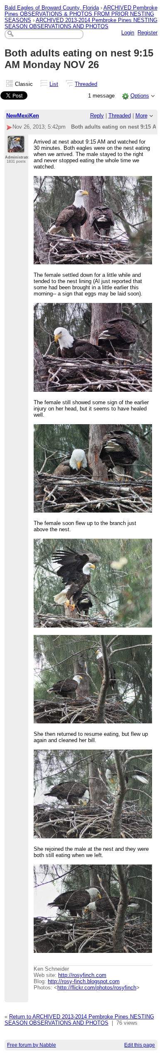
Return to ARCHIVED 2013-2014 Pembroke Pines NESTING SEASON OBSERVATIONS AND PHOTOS (79, 1019)
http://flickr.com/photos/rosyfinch (96, 987)
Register (147, 32)
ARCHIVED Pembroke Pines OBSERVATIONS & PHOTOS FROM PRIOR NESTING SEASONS (81, 14)
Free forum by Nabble (31, 1045)
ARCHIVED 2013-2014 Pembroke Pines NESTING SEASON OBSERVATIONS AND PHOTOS (81, 23)
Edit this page (139, 1045)
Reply (97, 115)
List (53, 84)
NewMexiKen (22, 115)
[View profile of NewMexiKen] (16, 148)
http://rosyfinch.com (82, 975)
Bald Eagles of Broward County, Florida (52, 8)
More (141, 115)
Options (139, 96)
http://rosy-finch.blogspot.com (84, 981)
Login (127, 32)
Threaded (86, 84)
